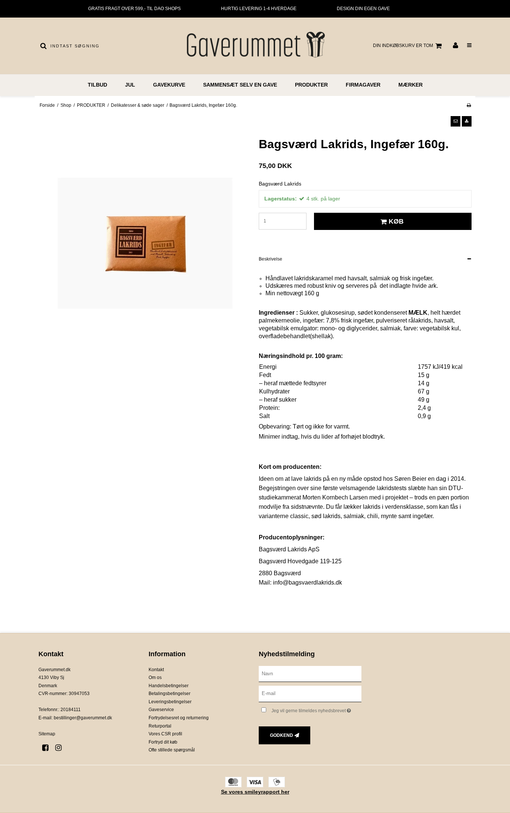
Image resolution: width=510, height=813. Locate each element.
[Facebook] (48, 748)
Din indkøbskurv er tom (403, 45)
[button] (455, 121)
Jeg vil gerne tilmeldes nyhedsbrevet (316, 709)
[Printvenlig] (469, 105)
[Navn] (310, 673)
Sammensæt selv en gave (240, 85)
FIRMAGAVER (363, 85)
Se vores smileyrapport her (255, 792)
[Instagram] (61, 748)
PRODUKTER (311, 85)
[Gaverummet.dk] (254, 46)
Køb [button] (396, 221)
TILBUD (97, 85)
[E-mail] (310, 694)
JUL (130, 85)
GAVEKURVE (169, 85)
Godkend (281, 735)
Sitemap (46, 733)
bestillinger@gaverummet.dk (83, 717)
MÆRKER (410, 85)
